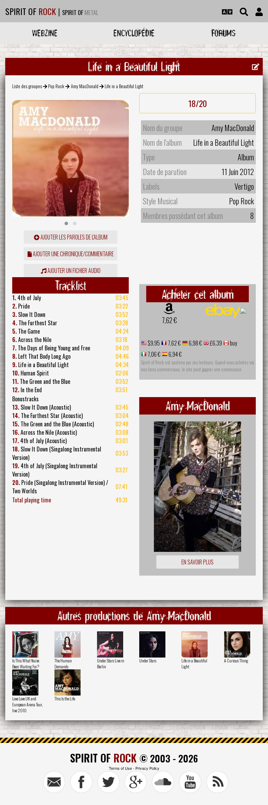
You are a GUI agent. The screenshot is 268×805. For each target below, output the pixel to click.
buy (233, 343)
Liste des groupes (27, 86)
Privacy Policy (147, 768)
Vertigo (244, 186)
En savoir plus (197, 562)
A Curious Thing (236, 660)
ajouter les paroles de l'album (73, 237)
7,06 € (154, 354)
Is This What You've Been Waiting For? (25, 663)
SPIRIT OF (30, 11)
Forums (223, 33)
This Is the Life (64, 698)
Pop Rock (56, 86)
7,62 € (169, 320)
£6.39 (215, 343)
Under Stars (147, 660)
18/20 (197, 103)
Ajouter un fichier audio (73, 270)
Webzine (45, 33)
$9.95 (153, 343)
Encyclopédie (134, 33)
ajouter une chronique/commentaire (73, 254)
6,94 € (175, 354)
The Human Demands (63, 663)
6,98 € (195, 343)
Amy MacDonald (84, 86)
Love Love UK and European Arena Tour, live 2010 (27, 704)
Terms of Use (120, 768)
